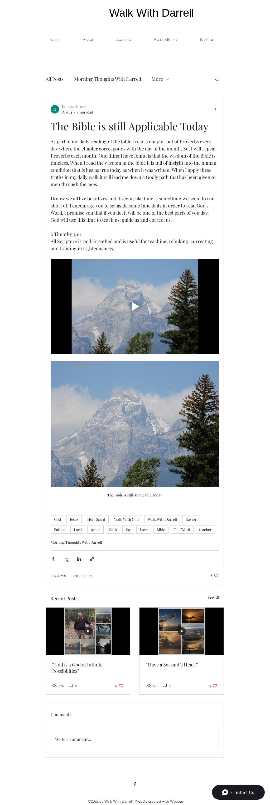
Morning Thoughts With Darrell (107, 79)
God (57, 519)
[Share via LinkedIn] (78, 559)
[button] (217, 79)
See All (213, 597)
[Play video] (135, 306)
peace (95, 529)
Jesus (74, 519)
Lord (78, 529)
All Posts (55, 79)
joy (128, 529)
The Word (182, 529)
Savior (191, 519)
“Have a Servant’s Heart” (172, 664)
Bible (161, 529)
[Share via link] (91, 559)
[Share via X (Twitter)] (66, 559)
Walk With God (126, 519)
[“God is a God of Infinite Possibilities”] (88, 631)
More (157, 79)
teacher (205, 529)
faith (113, 529)
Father (59, 529)
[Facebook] (135, 784)
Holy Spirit (96, 519)
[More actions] (216, 109)
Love (144, 529)
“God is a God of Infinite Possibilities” (77, 667)
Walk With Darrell (162, 519)
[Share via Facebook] (53, 559)
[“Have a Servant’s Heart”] (181, 631)
